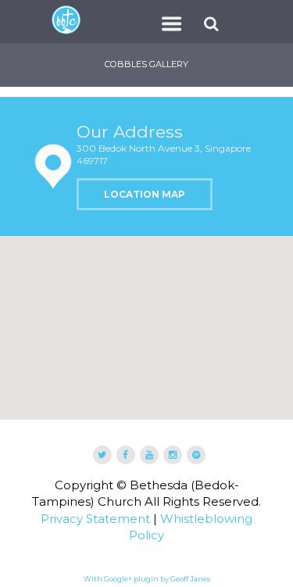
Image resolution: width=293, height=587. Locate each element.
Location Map (144, 194)
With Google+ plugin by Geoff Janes (147, 578)
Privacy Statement (95, 518)
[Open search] (214, 23)
